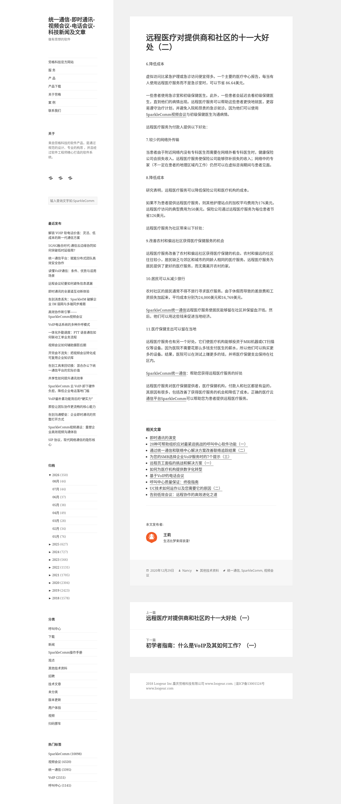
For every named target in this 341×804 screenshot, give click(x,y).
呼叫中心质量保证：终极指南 (174, 482)
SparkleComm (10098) (65, 754)
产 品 (51, 78)
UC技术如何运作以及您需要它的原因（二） (186, 488)
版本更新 (54, 700)
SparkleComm (251, 570)
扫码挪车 (54, 723)
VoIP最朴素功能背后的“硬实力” (70, 399)
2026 (55, 475)
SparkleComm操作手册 (65, 652)
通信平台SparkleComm (166, 398)
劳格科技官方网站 (61, 62)
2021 (55, 575)
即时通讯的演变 (163, 437)
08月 (55, 481)
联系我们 (54, 110)
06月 (55, 497)
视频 (51, 715)
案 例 (51, 102)
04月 (55, 513)
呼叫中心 (54, 629)
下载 (51, 636)
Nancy (187, 570)
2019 (55, 590)
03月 (55, 521)
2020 (55, 583)
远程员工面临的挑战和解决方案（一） (182, 463)
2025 (55, 544)
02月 (55, 528)
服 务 (51, 70)
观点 (51, 660)
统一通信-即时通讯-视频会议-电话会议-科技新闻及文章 (71, 26)
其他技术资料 (57, 668)
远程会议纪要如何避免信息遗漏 (70, 283)
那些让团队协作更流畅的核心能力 (72, 406)
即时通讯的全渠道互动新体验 (68, 291)
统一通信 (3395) (59, 769)
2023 (55, 559)
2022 (55, 567)
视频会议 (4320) (59, 762)
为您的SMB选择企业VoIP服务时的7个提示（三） (191, 456)
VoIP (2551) (57, 777)
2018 (55, 598)
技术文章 (54, 684)
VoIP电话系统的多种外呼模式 (69, 324)
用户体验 (54, 707)
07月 (55, 489)
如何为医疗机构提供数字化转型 (176, 469)
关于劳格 (54, 94)
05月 (55, 505)
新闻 (51, 644)
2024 (55, 552)
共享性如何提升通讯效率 (65, 378)
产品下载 (54, 86)
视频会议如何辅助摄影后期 (67, 345)
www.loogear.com (159, 688)
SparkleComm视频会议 (166, 114)
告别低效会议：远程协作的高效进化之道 (183, 494)
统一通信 (233, 570)
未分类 (53, 692)
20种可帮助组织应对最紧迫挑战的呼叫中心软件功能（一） (199, 444)
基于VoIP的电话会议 (167, 475)
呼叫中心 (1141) (59, 785)
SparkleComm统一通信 (166, 310)
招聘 (51, 676)
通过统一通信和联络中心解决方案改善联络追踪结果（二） (198, 450)
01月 (55, 536)
